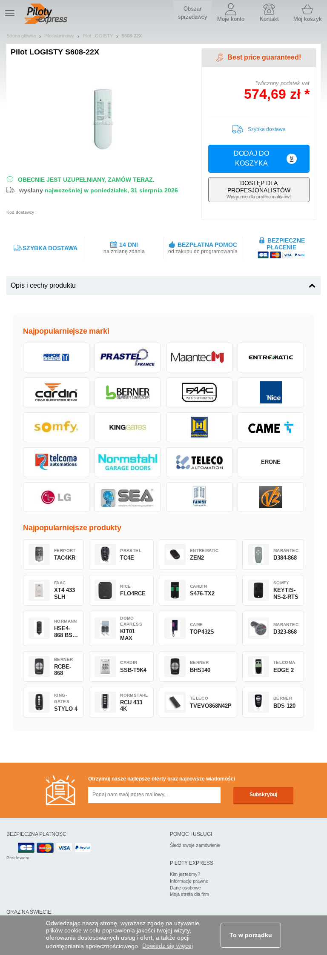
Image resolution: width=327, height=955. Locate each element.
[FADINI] (199, 497)
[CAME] (271, 427)
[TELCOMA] (56, 462)
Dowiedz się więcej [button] (167, 945)
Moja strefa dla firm (189, 894)
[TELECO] (199, 462)
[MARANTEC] (199, 357)
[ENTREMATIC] (271, 357)
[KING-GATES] (128, 427)
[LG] (56, 497)
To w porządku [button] (250, 935)
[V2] (271, 497)
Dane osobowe (185, 887)
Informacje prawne (189, 881)
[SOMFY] (56, 427)
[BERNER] (128, 392)
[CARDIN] (56, 392)
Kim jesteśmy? (185, 874)
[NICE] (271, 392)
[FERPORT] (56, 357)
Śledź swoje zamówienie (195, 845)
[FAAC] (199, 392)
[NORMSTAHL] (128, 462)
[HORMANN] (199, 427)
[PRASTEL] (128, 357)
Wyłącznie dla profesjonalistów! (259, 189)
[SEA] (128, 497)
